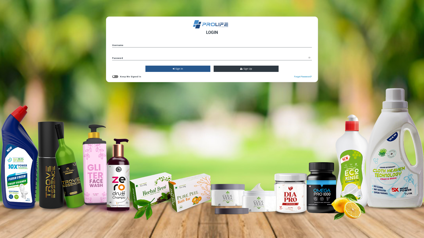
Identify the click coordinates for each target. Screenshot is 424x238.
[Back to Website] (212, 27)
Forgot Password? (303, 76)
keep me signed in (130, 77)
